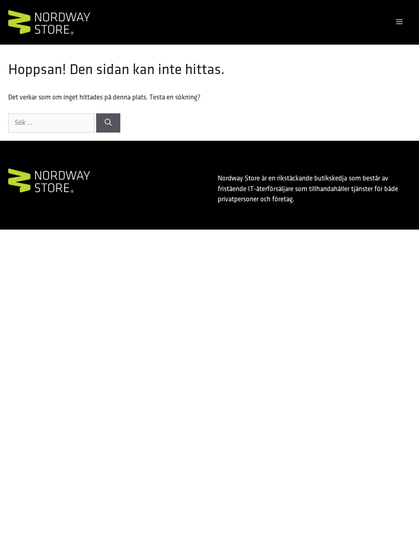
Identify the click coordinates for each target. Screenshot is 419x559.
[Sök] (108, 123)
